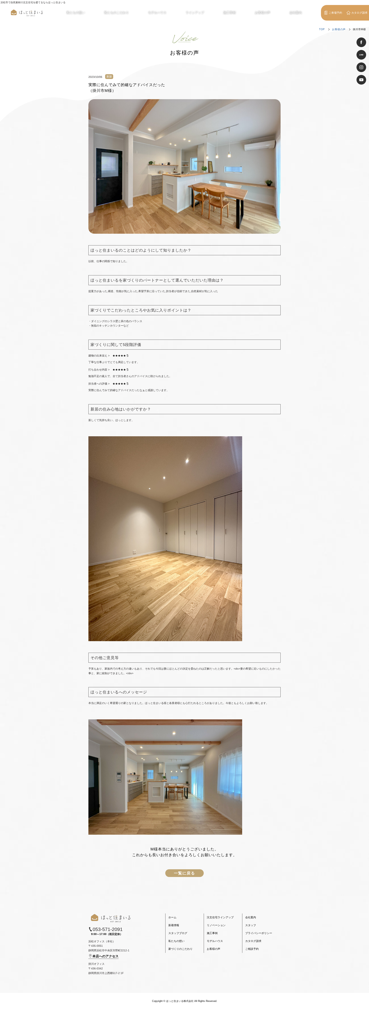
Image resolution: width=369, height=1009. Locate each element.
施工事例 (212, 933)
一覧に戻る (184, 873)
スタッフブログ (177, 933)
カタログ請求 (253, 941)
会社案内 (250, 917)
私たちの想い (176, 941)
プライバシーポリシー (258, 933)
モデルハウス (215, 941)
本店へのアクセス (105, 956)
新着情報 (173, 925)
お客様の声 (339, 29)
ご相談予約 (252, 948)
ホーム (172, 917)
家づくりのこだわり (180, 948)
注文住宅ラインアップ (220, 917)
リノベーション (216, 925)
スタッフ (250, 925)
